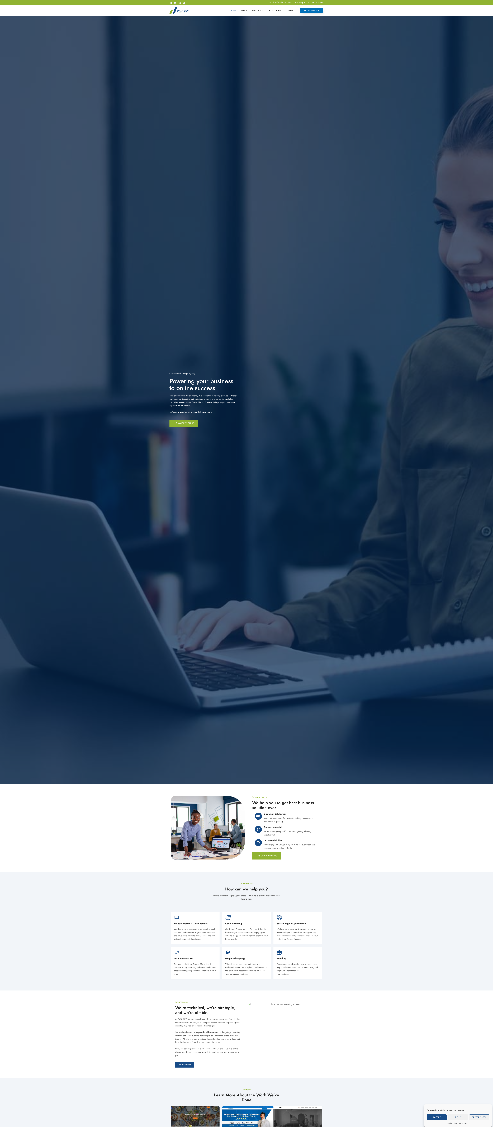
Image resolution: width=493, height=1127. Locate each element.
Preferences (479, 1117)
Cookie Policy (452, 1123)
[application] (262, 10)
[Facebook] (170, 3)
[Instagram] (179, 3)
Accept (437, 1117)
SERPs (289, 848)
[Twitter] (175, 3)
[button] (257, 10)
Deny (458, 1117)
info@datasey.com (283, 2)
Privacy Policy (462, 1123)
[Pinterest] (184, 3)
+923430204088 (315, 2)
